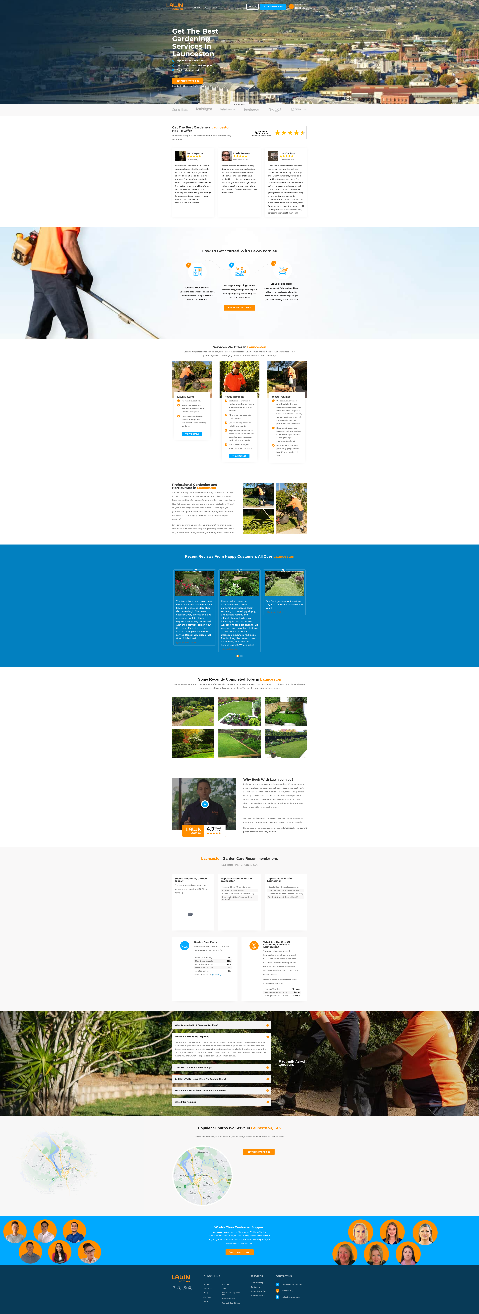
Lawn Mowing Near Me (231, 1294)
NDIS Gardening (257, 1295)
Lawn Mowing (256, 1283)
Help (206, 7)
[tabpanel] (194, 607)
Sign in (252, 6)
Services (195, 7)
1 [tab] (237, 656)
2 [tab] (241, 656)
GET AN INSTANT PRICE (273, 6)
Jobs (215, 7)
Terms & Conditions (231, 1303)
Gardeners (255, 1287)
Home (206, 1284)
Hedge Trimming (258, 1291)
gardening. (217, 974)
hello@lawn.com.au (291, 1297)
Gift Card (226, 1284)
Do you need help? (240, 1252)
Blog (205, 1293)
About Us (207, 1288)
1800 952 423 (303, 8)
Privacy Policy (228, 1299)
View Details (192, 434)
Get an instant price (239, 307)
